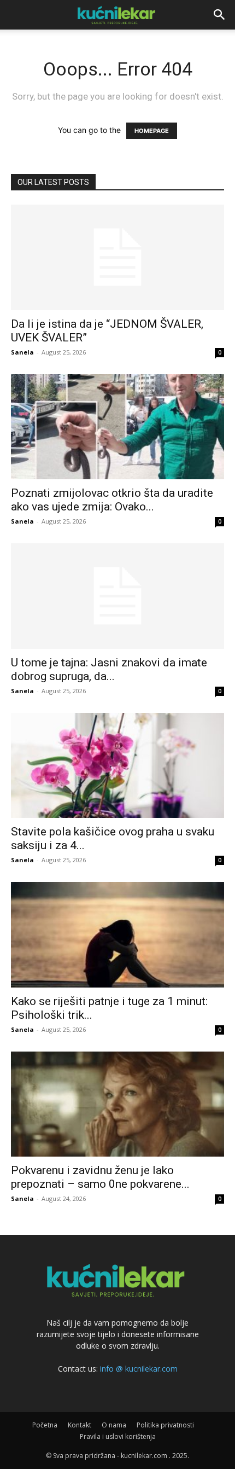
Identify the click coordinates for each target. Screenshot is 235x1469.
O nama (114, 1425)
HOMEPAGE (151, 131)
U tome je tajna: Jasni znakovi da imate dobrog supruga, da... (109, 669)
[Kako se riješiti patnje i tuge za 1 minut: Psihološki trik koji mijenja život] (117, 935)
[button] (219, 15)
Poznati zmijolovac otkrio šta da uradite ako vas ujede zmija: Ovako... (112, 499)
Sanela (22, 352)
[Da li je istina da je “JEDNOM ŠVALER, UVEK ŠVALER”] (117, 257)
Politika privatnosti (165, 1425)
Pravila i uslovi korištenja (118, 1436)
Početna (44, 1425)
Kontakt (79, 1425)
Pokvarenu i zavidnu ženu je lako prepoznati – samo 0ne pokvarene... (100, 1177)
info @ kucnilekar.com (139, 1368)
